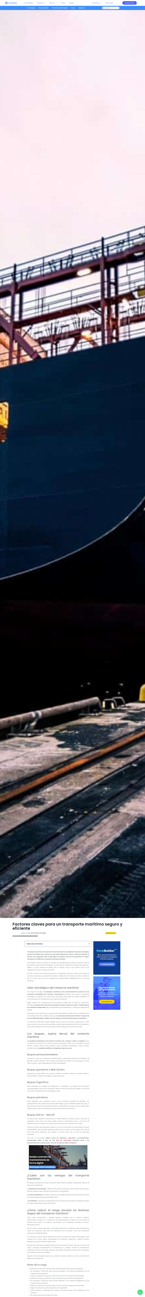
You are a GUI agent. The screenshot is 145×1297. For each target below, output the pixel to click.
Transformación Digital (60, 8)
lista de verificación (63, 1140)
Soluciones (40, 3)
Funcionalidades (28, 3)
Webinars (81, 8)
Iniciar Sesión (109, 3)
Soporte (71, 3)
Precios (63, 3)
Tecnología (31, 8)
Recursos (52, 3)
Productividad (43, 8)
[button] (89, 944)
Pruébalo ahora (107, 964)
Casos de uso (110, 933)
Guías (73, 8)
